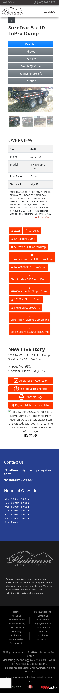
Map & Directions (42, 611)
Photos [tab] (30, 51)
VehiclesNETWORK (45, 660)
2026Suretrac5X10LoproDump (29, 291)
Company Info (16, 643)
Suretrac (34, 230)
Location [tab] (30, 81)
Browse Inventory (16, 623)
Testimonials (16, 635)
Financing (16, 631)
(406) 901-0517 (45, 2)
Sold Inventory (42, 627)
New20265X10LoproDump (30, 267)
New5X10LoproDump (27, 307)
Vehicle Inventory (16, 619)
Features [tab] (30, 59)
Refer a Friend (42, 619)
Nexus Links (43, 639)
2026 (17, 230)
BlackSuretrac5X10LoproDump (30, 332)
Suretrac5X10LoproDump (30, 247)
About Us (16, 615)
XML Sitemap (42, 635)
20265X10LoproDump (27, 299)
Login (10, 2)
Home (16, 611)
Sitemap (43, 631)
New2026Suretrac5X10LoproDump (32, 259)
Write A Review (16, 639)
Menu (51, 12)
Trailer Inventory (16, 627)
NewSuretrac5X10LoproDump (29, 279)
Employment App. (42, 623)
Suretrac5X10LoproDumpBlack (30, 319)
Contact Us (42, 615)
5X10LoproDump (24, 239)
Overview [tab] (30, 44)
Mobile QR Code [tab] (31, 66)
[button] (11, 99)
